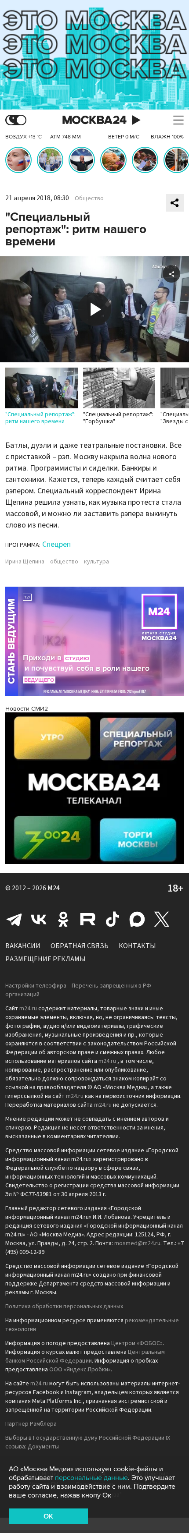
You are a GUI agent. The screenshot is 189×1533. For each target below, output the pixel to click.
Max (137, 919)
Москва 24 (94, 120)
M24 (53, 888)
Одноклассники (63, 919)
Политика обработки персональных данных (64, 1306)
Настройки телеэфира (35, 985)
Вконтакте (38, 919)
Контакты (137, 946)
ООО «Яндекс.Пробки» (80, 1369)
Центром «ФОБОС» (137, 1343)
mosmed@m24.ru (137, 1243)
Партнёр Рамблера (31, 1424)
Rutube (88, 919)
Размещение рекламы (45, 959)
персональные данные (91, 1477)
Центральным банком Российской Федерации (85, 1356)
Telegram (14, 919)
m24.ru (28, 1008)
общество (64, 562)
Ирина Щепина (24, 562)
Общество (89, 198)
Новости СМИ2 (26, 708)
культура (96, 562)
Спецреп (56, 544)
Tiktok (112, 919)
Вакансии (22, 946)
